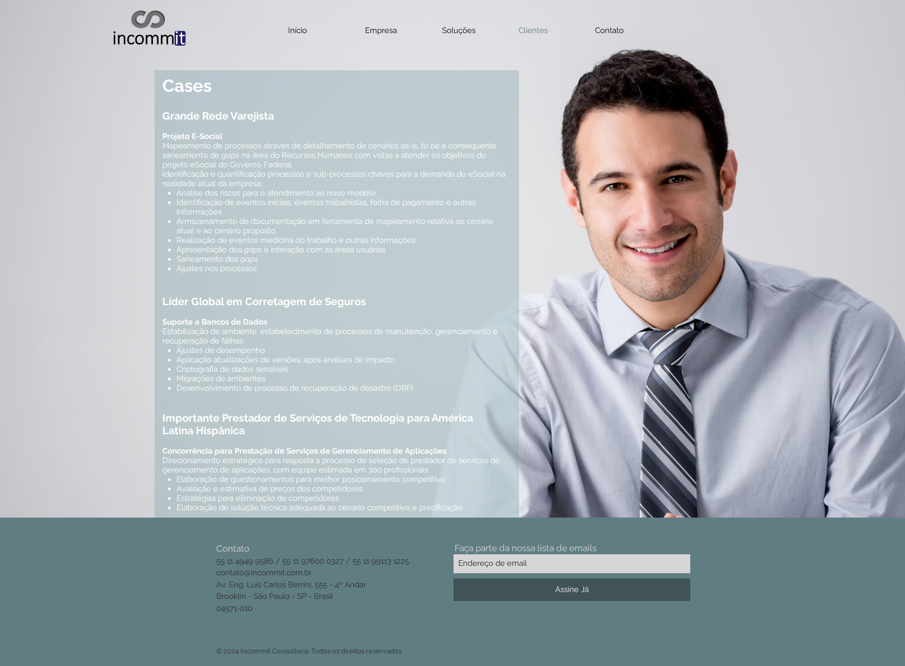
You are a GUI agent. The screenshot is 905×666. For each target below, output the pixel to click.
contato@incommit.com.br (264, 572)
